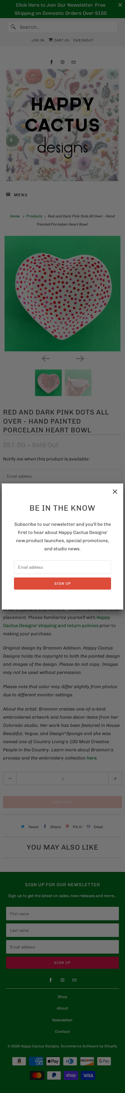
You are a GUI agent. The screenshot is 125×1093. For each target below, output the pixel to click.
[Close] (115, 491)
